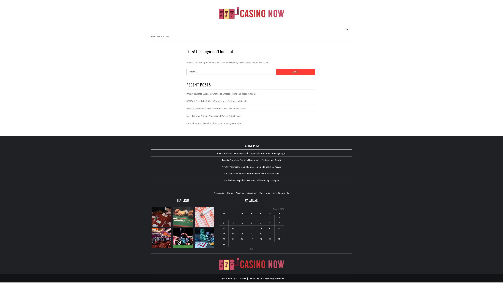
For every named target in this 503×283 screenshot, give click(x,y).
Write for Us (264, 193)
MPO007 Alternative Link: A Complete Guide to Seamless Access (216, 108)
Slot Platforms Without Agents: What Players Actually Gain (213, 116)
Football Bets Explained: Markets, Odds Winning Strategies (214, 123)
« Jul (251, 248)
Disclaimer (251, 193)
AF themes (279, 278)
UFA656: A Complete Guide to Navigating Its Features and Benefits (217, 101)
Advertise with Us (281, 193)
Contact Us (219, 193)
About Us (240, 193)
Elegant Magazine (263, 278)
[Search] (347, 29)
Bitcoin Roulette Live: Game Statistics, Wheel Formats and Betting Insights (221, 93)
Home (230, 193)
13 (251, 228)
